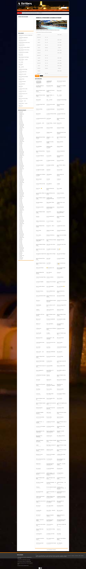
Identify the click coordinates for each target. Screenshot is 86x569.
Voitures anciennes (60, 141)
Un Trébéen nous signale (40, 169)
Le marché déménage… (50, 468)
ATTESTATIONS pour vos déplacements (61, 492)
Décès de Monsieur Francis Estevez (24, 49)
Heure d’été (48, 258)
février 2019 (21, 149)
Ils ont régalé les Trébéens (61, 393)
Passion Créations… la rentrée (23, 59)
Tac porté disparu (39, 146)
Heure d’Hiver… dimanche (51, 510)
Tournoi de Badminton (60, 109)
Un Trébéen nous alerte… (51, 160)
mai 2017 (20, 173)
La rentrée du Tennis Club (61, 113)
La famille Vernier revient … (61, 225)
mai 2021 (20, 118)
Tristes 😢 (58, 249)
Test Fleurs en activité (39, 482)
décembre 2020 (21, 124)
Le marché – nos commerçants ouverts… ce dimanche (61, 488)
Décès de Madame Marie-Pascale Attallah (61, 268)
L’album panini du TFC (50, 309)
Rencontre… (49, 151)
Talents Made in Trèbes (50, 202)
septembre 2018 (21, 155)
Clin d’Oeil (48, 179)
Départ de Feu (59, 123)
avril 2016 (20, 188)
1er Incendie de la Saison (61, 197)
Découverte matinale (39, 127)
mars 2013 (20, 230)
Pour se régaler (59, 188)
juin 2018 (20, 158)
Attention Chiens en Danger (51, 253)
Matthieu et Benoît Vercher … (41, 221)
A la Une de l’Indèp (60, 356)
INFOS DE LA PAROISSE (51, 351)
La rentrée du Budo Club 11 (40, 104)
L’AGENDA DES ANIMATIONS (49, 81)
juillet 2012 (20, 239)
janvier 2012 (21, 246)
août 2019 (20, 142)
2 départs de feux (49, 132)
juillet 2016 (20, 184)
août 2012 (20, 238)
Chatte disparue (49, 174)
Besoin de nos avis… (39, 337)
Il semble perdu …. (39, 510)
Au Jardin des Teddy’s (60, 407)
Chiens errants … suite (40, 351)
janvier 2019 (21, 150)
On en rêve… (38, 132)
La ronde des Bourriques (50, 109)
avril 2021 (20, 119)
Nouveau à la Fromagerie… (51, 454)
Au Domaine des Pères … (51, 426)
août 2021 (20, 115)
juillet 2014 (20, 212)
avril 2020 (20, 133)
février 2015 (21, 204)
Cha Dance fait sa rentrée (51, 104)
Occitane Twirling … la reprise (51, 123)
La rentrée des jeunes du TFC (41, 118)
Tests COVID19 (59, 398)
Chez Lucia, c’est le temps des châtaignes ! (51, 501)
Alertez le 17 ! (38, 323)
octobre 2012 (21, 236)
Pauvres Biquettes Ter (39, 370)
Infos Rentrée (49, 118)
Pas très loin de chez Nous (51, 356)
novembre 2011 (21, 248)
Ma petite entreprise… (39, 202)
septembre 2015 (21, 196)
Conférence (59, 179)
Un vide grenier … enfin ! (40, 123)
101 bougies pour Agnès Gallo (41, 253)
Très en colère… (39, 235)
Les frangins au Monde (50, 165)
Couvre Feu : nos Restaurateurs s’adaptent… (51, 385)
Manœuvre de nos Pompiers (51, 281)
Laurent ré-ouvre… (50, 435)
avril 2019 (20, 147)
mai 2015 (20, 200)
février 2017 (21, 176)
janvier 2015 (21, 205)
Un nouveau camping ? (40, 165)
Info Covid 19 (38, 505)
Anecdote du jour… (60, 468)
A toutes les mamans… (61, 193)
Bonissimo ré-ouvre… (39, 454)
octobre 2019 (21, 140)
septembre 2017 (21, 168)
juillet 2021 (20, 116)
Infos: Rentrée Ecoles (39, 491)
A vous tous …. (38, 393)
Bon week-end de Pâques (61, 253)
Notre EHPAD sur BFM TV (61, 370)
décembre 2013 (21, 220)
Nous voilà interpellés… (50, 286)
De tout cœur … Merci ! (50, 225)
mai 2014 (20, 214)
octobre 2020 (21, 126)
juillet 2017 (20, 171)
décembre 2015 (21, 192)
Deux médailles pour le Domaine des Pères (60, 212)
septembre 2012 (21, 237)
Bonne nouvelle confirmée (40, 286)
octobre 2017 (21, 167)
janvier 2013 (21, 232)
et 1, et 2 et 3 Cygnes (50, 221)
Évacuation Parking (50, 85)
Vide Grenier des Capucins (61, 81)
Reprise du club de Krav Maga (23, 98)
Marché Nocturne (39, 141)
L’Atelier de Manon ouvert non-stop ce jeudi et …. (51, 497)
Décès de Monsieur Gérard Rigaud (24, 57)
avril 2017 (20, 174)
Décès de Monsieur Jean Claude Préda (40, 431)
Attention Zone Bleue (60, 309)
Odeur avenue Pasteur (39, 267)
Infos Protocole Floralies (61, 295)
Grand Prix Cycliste (39, 160)
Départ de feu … (38, 463)
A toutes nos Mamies (50, 277)
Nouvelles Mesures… (60, 505)
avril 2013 (20, 229)
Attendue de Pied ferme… (51, 235)
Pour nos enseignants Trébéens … (50, 515)
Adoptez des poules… (50, 449)
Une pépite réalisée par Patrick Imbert (40, 86)
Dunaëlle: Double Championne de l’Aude (50, 198)
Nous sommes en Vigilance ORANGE (24, 47)
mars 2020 (20, 134)
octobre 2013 (21, 222)
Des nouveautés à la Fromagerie (60, 501)
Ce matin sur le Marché (61, 258)
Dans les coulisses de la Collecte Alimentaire (50, 431)
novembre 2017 (21, 166)
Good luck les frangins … (61, 127)
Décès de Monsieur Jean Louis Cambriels (61, 459)
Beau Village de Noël (50, 393)
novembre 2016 (21, 180)
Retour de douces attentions (61, 379)
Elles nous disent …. (60, 510)
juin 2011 (20, 254)
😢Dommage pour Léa (50, 267)
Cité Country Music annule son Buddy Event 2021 (61, 520)
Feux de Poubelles (50, 365)
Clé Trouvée (38, 379)
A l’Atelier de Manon (60, 277)
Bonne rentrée (59, 90)
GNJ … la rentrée (49, 99)
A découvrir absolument (61, 151)
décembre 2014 (21, 206)
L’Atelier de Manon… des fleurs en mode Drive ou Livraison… (51, 474)
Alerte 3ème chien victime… (51, 244)
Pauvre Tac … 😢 (39, 188)
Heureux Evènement (60, 207)
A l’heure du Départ (50, 127)
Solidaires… (38, 309)
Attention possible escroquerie (49, 147)
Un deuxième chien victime (61, 244)
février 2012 (21, 245)
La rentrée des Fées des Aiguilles (23, 52)
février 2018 (21, 163)
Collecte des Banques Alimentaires (39, 441)
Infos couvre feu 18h (60, 337)
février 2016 (21, 190)
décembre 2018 (21, 151)
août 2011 (20, 252)
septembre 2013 (21, 223)
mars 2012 (20, 244)
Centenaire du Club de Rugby (61, 99)
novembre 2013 (21, 221)
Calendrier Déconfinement (61, 230)
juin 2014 (20, 213)
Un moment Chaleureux (40, 155)
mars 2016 (20, 189)
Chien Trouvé (49, 412)
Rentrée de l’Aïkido (39, 109)
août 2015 (20, 197)
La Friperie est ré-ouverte (51, 421)
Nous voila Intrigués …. (50, 323)
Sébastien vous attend (50, 230)
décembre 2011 (21, 247)
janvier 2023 (21, 111)
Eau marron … (59, 221)
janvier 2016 (21, 191)
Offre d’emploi (38, 99)
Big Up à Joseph (39, 179)
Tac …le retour (59, 95)
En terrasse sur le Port (39, 207)
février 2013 (21, 231)
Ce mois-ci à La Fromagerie (40, 426)
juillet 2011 (20, 253)
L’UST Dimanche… (39, 533)
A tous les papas (59, 169)
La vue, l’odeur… (49, 155)
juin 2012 (20, 240)
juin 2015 (20, 199)
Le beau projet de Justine (40, 342)
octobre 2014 (21, 208)
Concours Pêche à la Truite (40, 183)
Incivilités (58, 183)
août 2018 (20, 156)
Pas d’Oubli (59, 533)
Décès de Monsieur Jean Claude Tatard (40, 240)
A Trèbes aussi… (39, 328)
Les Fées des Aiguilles (39, 281)
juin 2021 (20, 117)
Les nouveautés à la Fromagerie (60, 324)
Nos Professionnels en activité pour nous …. (50, 464)
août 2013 (20, 224)
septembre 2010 (21, 255)
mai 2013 (20, 228)
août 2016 (20, 183)
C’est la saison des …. (50, 524)
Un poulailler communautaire (51, 249)
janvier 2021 (21, 123)
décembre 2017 (21, 165)
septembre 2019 (21, 141)
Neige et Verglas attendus (61, 365)
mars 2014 (20, 216)
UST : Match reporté (50, 505)
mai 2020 (20, 132)
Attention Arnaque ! (60, 146)
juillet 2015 (20, 198)
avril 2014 (20, 215)
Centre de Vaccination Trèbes (41, 277)
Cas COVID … (49, 263)
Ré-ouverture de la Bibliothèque (39, 436)
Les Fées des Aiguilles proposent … (39, 413)
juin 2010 (20, 256)
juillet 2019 (20, 143)
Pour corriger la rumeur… (51, 538)
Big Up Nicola (38, 113)
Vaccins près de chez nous (51, 342)
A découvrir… (59, 272)
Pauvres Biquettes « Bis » (51, 398)
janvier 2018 (21, 164)
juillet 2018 (20, 157)
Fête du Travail (38, 230)
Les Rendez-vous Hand (50, 533)
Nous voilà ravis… (60, 351)
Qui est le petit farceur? (50, 216)
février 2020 (21, 135)
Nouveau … (38, 216)
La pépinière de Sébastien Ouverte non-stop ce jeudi (61, 497)
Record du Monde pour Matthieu (23, 76)
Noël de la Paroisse (39, 407)
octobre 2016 (21, 181)
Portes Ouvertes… (60, 342)
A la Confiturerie (49, 183)
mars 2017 (20, 175)
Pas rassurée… (38, 468)
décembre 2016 (21, 179)
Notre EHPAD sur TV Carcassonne (50, 371)
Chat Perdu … (49, 169)
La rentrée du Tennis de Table (51, 113)
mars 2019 (20, 148)
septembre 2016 (21, 182)
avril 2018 (20, 160)
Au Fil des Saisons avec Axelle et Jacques (50, 207)
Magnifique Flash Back (60, 239)
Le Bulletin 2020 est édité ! (61, 454)
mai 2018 (20, 159)
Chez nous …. (38, 300)
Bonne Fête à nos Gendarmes (60, 385)
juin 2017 (20, 172)
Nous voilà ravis (49, 272)
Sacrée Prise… (49, 211)
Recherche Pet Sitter (60, 160)
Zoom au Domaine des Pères (41, 295)
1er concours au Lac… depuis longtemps (50, 520)
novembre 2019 (21, 139)
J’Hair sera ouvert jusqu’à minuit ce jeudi (40, 497)
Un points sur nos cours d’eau (62, 300)
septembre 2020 (21, 127)
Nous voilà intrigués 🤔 (60, 286)
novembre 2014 (21, 207)
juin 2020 (20, 131)
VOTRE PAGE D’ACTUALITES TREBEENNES (38, 82)
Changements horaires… (61, 328)
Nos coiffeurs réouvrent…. (61, 435)
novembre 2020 (21, 125)
